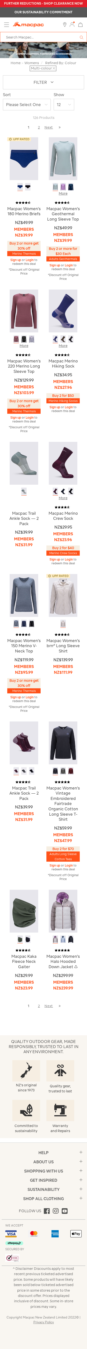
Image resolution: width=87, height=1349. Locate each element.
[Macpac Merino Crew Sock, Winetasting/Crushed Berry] (55, 491)
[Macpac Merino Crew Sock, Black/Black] (70, 491)
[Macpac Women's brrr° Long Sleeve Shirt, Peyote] (63, 623)
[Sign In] (72, 25)
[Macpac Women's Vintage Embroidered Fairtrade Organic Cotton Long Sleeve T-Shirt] (63, 742)
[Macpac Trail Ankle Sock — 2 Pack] (24, 462)
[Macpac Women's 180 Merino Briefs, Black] (27, 187)
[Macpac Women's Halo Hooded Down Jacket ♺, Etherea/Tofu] (55, 939)
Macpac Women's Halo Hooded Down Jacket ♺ (63, 961)
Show (59, 94)
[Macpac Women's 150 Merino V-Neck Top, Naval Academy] (24, 623)
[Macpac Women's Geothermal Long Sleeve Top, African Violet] (63, 187)
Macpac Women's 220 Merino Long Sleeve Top (24, 366)
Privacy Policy (43, 1322)
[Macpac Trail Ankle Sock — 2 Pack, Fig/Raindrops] (16, 771)
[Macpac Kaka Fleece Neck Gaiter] (24, 910)
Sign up (16, 259)
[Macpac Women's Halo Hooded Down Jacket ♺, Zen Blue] (63, 939)
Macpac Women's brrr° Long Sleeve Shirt (63, 645)
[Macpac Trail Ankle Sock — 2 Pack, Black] (31, 771)
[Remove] (54, 68)
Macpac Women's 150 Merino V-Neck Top (24, 645)
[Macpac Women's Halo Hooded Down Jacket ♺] (63, 910)
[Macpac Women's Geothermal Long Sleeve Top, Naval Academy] (70, 187)
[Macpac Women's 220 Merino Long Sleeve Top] (24, 310)
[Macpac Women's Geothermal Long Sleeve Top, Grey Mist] (55, 187)
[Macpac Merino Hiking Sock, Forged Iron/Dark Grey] (70, 339)
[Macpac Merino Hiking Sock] (63, 310)
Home (16, 63)
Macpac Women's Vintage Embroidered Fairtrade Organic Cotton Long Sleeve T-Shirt (63, 804)
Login (30, 259)
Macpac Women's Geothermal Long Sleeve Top (63, 214)
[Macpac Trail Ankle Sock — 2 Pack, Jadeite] (24, 491)
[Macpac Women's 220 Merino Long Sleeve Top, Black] (24, 339)
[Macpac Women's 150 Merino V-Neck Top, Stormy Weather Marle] (16, 623)
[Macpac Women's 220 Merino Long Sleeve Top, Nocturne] (16, 339)
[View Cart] (80, 24)
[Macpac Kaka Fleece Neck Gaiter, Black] (27, 939)
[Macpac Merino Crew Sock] (63, 462)
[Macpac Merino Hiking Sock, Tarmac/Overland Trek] (63, 339)
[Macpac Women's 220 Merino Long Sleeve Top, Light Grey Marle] (31, 339)
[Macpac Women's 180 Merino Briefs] (24, 158)
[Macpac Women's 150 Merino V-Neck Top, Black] (31, 623)
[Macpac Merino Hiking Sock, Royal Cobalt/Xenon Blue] (55, 339)
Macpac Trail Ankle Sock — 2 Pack (24, 518)
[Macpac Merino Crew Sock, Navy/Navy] (63, 491)
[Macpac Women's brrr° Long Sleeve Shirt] (63, 595)
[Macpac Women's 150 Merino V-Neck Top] (24, 595)
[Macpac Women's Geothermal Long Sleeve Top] (63, 158)
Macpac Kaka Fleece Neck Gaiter (23, 961)
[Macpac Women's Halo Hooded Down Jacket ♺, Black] (70, 939)
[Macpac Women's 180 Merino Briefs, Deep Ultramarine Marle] (20, 187)
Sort (7, 94)
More (63, 193)
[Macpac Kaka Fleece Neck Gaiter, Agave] (20, 939)
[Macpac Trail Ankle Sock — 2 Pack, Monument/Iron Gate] (24, 771)
